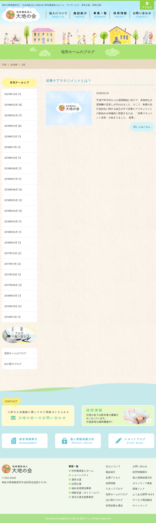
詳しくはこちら (142, 126)
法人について (113, 466)
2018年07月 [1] (12, 178)
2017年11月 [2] (12, 263)
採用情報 (110, 483)
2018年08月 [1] (12, 168)
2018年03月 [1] (12, 221)
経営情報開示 (140, 471)
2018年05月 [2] (13, 200)
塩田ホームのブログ (15, 353)
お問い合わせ (140, 466)
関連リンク (139, 488)
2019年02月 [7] (13, 115)
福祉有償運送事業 (81, 488)
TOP (4, 64)
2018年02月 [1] (12, 231)
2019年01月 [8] (12, 125)
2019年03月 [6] (13, 104)
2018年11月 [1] (12, 147)
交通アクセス (113, 477)
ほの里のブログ (12, 363)
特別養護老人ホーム (82, 470)
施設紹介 (110, 471)
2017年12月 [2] (12, 253)
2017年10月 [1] (12, 274)
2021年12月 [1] (12, 94)
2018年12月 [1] (12, 136)
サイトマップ (140, 505)
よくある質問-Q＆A (143, 494)
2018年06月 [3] (13, 189)
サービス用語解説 (142, 499)
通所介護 (76, 479)
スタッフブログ (114, 488)
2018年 (14, 64)
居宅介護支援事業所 (82, 497)
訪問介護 (76, 483)
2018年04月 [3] (13, 210)
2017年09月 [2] (13, 285)
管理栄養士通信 (114, 505)
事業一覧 (73, 466)
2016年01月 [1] (12, 295)
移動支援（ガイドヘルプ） (86, 492)
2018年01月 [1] (12, 242)
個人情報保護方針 (142, 477)
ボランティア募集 (142, 483)
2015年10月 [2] (12, 306)
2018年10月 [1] (12, 157)
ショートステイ (80, 475)
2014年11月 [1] (12, 316)
